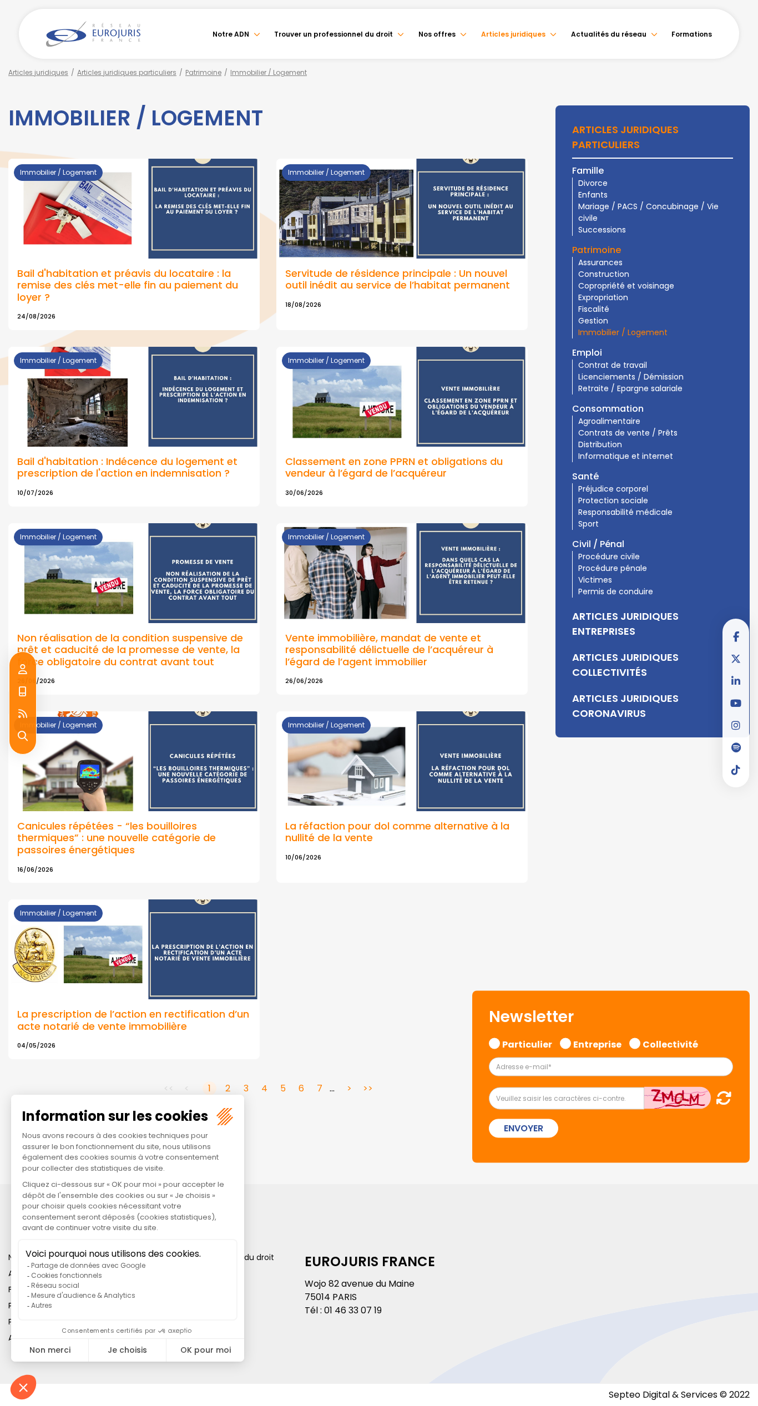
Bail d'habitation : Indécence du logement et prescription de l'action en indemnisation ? (127, 467)
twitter (736, 658)
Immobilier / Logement (268, 72)
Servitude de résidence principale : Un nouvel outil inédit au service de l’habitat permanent (397, 279)
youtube (736, 703)
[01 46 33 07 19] (23, 692)
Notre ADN (231, 34)
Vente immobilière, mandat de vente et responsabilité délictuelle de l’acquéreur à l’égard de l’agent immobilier (389, 650)
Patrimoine (203, 72)
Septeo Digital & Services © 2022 (679, 1394)
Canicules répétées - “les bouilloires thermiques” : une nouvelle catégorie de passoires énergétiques (116, 838)
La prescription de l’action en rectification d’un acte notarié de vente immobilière (133, 1020)
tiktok (736, 769)
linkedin (736, 681)
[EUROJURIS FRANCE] (93, 34)
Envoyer (523, 1128)
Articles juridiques (513, 34)
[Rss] (23, 714)
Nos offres (437, 34)
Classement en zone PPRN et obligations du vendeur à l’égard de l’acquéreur (394, 467)
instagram (736, 725)
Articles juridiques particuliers (126, 72)
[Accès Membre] (23, 670)
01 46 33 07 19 (353, 1310)
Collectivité (670, 1043)
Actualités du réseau (608, 34)
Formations (691, 34)
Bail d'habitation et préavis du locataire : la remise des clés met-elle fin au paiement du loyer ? (127, 285)
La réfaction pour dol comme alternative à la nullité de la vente (397, 832)
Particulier (527, 1043)
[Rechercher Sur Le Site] (23, 736)
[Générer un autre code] (720, 1098)
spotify (736, 747)
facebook (736, 636)
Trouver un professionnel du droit (333, 34)
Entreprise (597, 1043)
